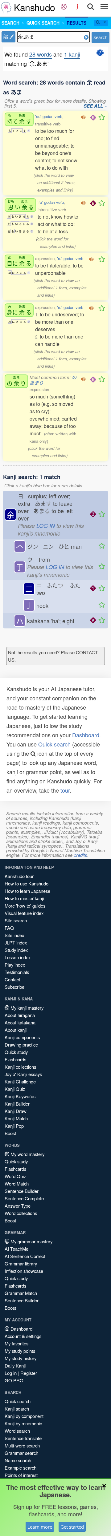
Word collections (21, 1213)
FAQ (9, 927)
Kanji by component (24, 1416)
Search (100, 37)
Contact (12, 979)
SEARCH (10, 23)
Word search (17, 1430)
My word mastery (26, 1154)
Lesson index (18, 957)
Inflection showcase (24, 1271)
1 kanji (72, 54)
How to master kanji (24, 898)
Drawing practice (21, 1044)
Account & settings (23, 1336)
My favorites (16, 1343)
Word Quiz (15, 1176)
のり (16, 381)
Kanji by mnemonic (23, 1423)
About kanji (16, 1030)
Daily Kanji (15, 1365)
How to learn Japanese (27, 891)
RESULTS (76, 23)
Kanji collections (20, 1066)
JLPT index (16, 942)
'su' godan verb (48, 116)
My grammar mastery (30, 1241)
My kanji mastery (26, 1007)
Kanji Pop (14, 1125)
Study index (16, 950)
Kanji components (22, 1037)
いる (20, 205)
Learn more (39, 1527)
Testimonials (17, 972)
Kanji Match (16, 1118)
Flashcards (15, 1059)
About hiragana (20, 1015)
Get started (72, 1527)
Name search (18, 1460)
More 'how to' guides (25, 905)
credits (80, 855)
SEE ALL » (95, 106)
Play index (15, 964)
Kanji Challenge (20, 1081)
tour (65, 790)
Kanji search (17, 1408)
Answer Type (18, 1205)
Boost (10, 1133)
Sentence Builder (22, 1191)
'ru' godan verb (51, 202)
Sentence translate (23, 1438)
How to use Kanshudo (26, 883)
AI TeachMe (16, 1248)
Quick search (54, 744)
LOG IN (45, 525)
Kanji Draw (16, 1111)
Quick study (16, 1052)
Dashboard (85, 735)
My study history (20, 1358)
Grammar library (21, 1263)
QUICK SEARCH (43, 23)
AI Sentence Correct (25, 1256)
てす (19, 119)
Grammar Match (21, 1293)
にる (19, 261)
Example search (20, 1467)
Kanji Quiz (15, 1089)
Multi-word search (22, 1445)
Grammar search (21, 1453)
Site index (14, 935)
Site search (16, 920)
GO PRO (14, 1380)
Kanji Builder (17, 1103)
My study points (20, 1351)
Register (28, 1373)
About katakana (20, 1022)
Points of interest (21, 1475)
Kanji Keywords (20, 1096)
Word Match (17, 1183)
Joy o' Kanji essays (23, 1074)
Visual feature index (24, 913)
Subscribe (14, 987)
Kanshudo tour (19, 876)
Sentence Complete (24, 1198)
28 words (40, 54)
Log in (11, 1373)
